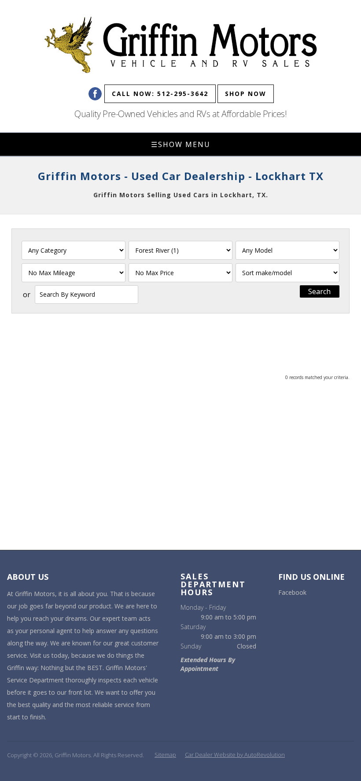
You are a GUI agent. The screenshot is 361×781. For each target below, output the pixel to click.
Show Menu (180, 144)
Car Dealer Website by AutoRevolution (235, 755)
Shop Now (245, 93)
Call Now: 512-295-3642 (160, 93)
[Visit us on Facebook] (95, 93)
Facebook (292, 592)
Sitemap (165, 755)
